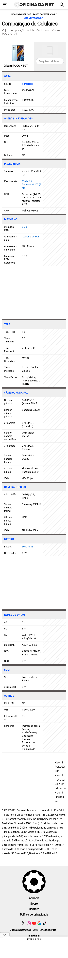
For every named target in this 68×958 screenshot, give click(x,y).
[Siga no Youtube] (34, 923)
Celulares (33, 14)
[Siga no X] (23, 923)
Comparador (48, 14)
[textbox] (50, 61)
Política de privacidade (34, 914)
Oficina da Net (18, 14)
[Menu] (5, 5)
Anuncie (34, 898)
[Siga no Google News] (39, 923)
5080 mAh (27, 546)
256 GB (35, 236)
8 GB (24, 226)
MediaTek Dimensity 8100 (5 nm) (31, 184)
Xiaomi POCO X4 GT (33, 18)
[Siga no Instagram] (29, 923)
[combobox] (50, 61)
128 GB (25, 236)
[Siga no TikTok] (45, 923)
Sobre (34, 903)
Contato (34, 909)
